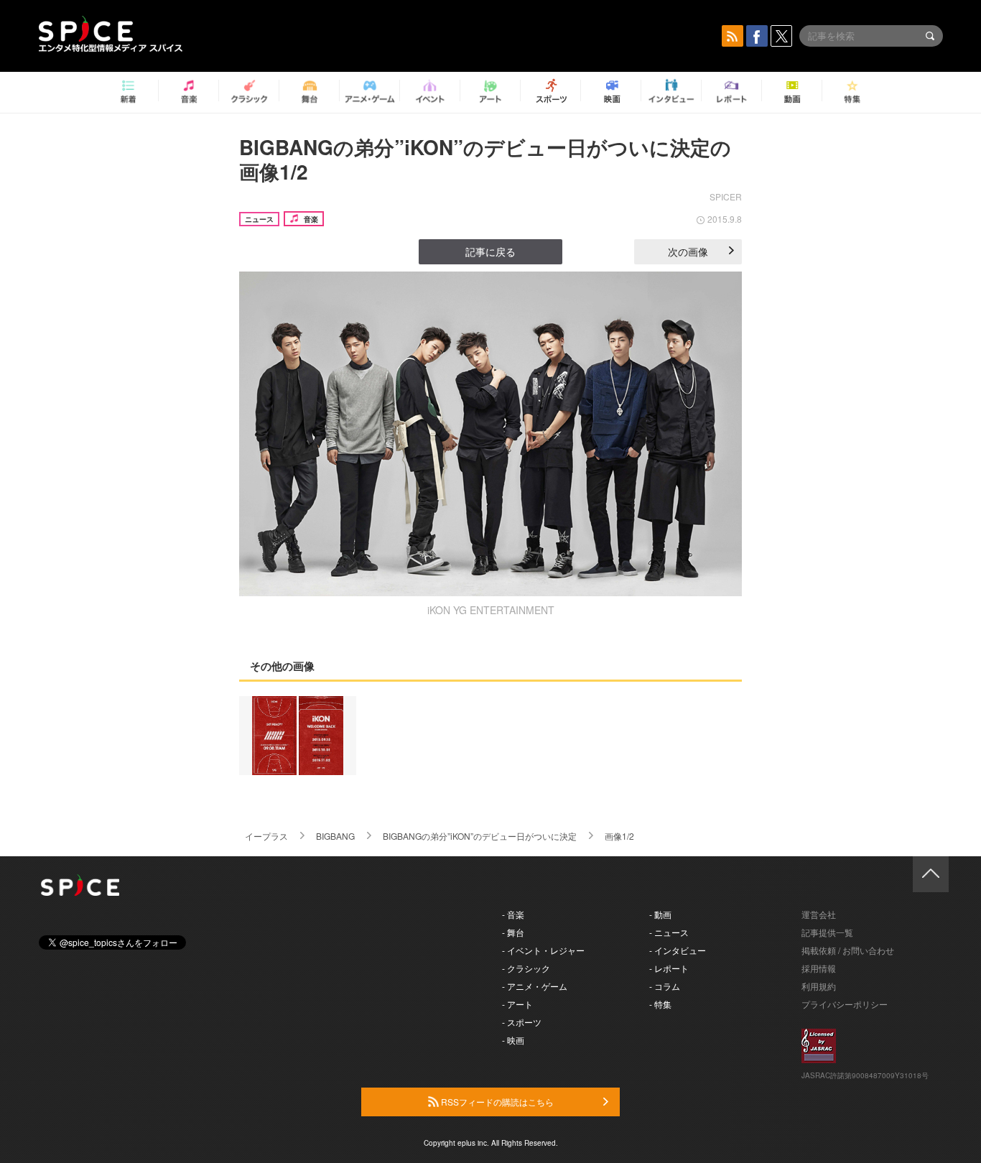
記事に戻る (490, 251)
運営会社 (818, 914)
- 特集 (660, 1004)
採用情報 (818, 968)
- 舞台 (513, 932)
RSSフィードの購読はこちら (496, 1101)
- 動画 (660, 914)
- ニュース (669, 932)
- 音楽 (513, 914)
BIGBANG (335, 836)
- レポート (669, 968)
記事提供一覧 (827, 932)
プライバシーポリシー (844, 1004)
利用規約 (818, 986)
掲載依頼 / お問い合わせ (847, 950)
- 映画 (513, 1040)
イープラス (266, 836)
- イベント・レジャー (543, 950)
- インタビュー (677, 950)
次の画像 (688, 251)
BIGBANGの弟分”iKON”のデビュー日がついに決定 (480, 836)
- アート (517, 1004)
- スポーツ (521, 1022)
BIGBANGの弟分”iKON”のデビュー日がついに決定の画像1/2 (485, 159)
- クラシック (526, 968)
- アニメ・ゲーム (534, 986)
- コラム (664, 986)
